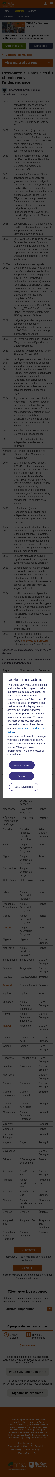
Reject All (22, 776)
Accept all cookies (21, 765)
